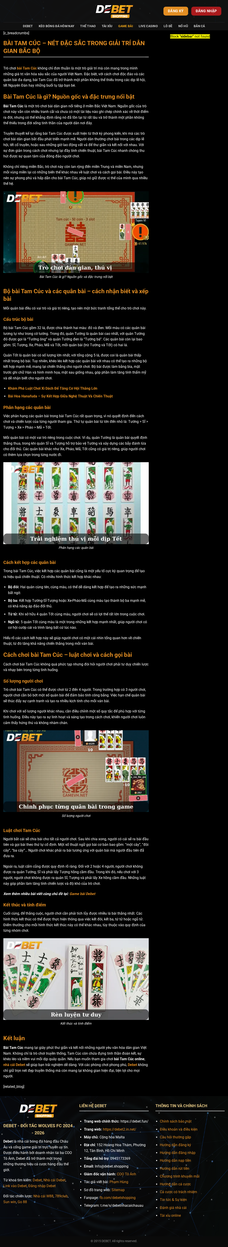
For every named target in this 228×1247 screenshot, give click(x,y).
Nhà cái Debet (54, 1180)
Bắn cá (199, 26)
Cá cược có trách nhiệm (178, 1192)
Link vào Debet (15, 1186)
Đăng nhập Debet (42, 1186)
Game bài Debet (82, 894)
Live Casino (148, 26)
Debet (28, 26)
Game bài (125, 26)
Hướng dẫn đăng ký (175, 1145)
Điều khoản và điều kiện (178, 1129)
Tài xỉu (107, 26)
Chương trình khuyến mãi (180, 1176)
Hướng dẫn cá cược (175, 1184)
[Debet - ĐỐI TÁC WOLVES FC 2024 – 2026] (114, 11)
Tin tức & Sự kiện (173, 1200)
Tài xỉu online (170, 1215)
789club (61, 1196)
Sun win (9, 1202)
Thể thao (88, 26)
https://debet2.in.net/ (119, 1129)
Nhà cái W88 (43, 1196)
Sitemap (118, 1190)
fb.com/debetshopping (118, 1198)
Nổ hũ (183, 26)
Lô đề (168, 26)
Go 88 (22, 1202)
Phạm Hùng (119, 1182)
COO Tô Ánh (126, 1174)
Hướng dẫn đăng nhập (177, 1153)
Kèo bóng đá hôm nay (56, 26)
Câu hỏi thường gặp (175, 1137)
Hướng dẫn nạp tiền (175, 1160)
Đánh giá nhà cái (173, 1208)
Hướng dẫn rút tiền (174, 1168)
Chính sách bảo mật (175, 1121)
